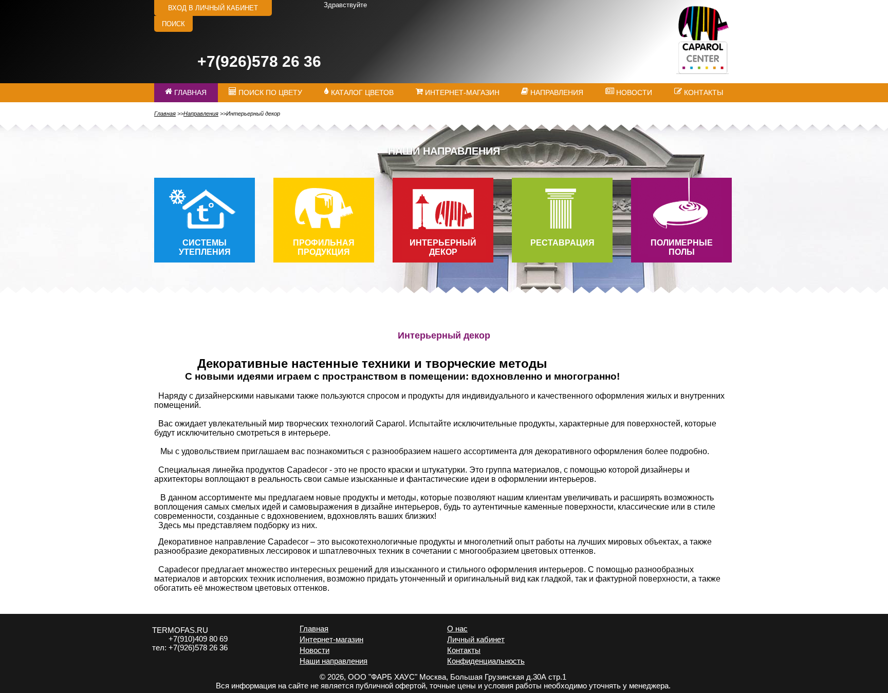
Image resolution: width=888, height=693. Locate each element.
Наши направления (333, 661)
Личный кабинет (476, 639)
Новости (314, 650)
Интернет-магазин (331, 639)
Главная (165, 113)
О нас (457, 628)
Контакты (463, 650)
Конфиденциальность (486, 661)
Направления (200, 113)
